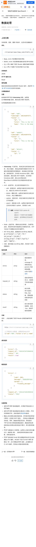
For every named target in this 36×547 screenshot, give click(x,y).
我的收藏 (29, 30)
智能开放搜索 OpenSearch (13, 15)
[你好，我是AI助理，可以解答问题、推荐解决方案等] (25, 7)
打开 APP (30, 2)
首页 (3, 15)
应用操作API (22, 17)
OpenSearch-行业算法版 (28, 15)
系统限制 (23, 413)
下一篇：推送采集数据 (27, 451)
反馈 (21, 460)
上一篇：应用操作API (8, 451)
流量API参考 (13, 17)
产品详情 (17, 30)
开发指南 (5, 17)
